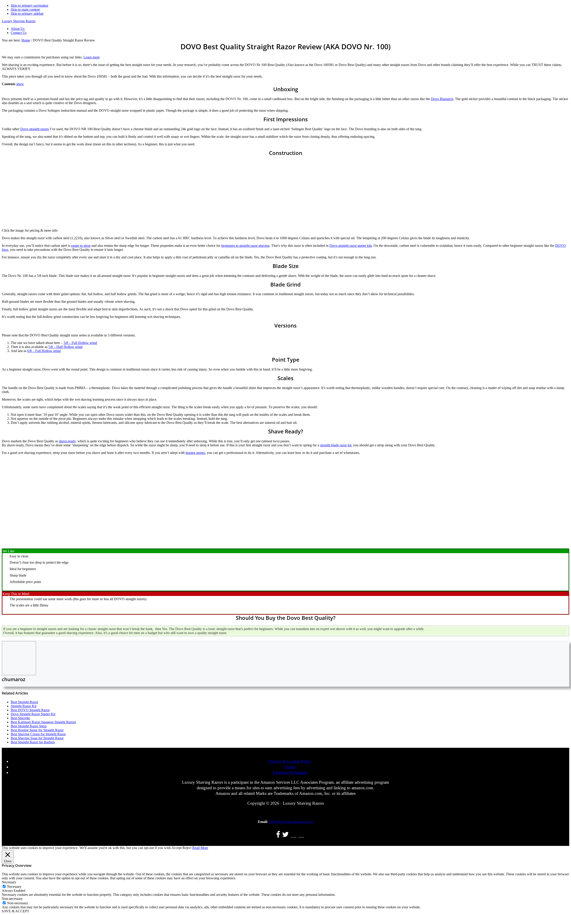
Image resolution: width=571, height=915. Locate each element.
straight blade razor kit (335, 445)
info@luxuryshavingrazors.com (291, 822)
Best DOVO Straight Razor (30, 710)
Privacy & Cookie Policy (290, 761)
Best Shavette (20, 718)
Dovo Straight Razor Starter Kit (33, 714)
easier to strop (81, 245)
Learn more (91, 57)
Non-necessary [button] (12, 899)
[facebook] (278, 835)
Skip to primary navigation (29, 5)
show (20, 84)
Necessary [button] (9, 882)
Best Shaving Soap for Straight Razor (37, 738)
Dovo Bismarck (442, 99)
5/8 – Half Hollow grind (65, 347)
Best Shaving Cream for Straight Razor (38, 734)
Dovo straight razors (34, 129)
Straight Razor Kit (23, 706)
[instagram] (293, 835)
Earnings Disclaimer (290, 772)
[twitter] (285, 835)
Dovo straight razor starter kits (350, 245)
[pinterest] (301, 835)
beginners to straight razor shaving (245, 245)
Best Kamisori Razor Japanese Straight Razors (43, 722)
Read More (200, 848)
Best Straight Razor (24, 702)
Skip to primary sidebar (27, 13)
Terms (290, 767)
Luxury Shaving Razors (18, 21)
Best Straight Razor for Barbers (33, 742)
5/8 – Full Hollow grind (80, 343)
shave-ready (67, 441)
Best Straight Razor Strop (29, 726)
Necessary (14, 886)
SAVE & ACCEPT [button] (15, 911)
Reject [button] (186, 848)
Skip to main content (25, 9)
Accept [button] (177, 848)
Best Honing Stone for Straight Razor (37, 730)
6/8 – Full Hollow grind (44, 351)
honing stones (195, 453)
